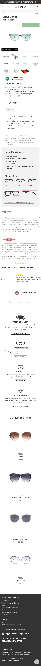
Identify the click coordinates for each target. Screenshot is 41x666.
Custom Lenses (20, 357)
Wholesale (5, 622)
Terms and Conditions (9, 612)
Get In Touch (20, 381)
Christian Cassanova (15, 292)
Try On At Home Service (10, 603)
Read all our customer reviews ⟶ (20, 302)
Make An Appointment (20, 406)
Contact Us (5, 601)
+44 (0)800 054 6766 (14, 658)
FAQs (3, 605)
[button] (14, 79)
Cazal (20, 456)
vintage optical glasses (28, 243)
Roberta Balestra (20, 498)
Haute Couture (20, 539)
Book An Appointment (9, 607)
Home (4, 13)
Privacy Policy (6, 614)
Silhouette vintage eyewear (14, 218)
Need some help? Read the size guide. (19, 203)
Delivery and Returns (9, 610)
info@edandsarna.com (13, 660)
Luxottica (20, 580)
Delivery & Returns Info (20, 333)
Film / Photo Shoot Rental (11, 625)
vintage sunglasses (10, 243)
